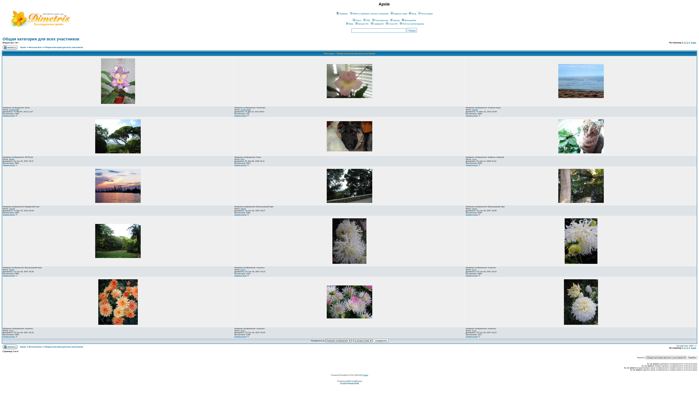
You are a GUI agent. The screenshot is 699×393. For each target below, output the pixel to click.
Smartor (365, 375)
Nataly (11, 159)
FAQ (368, 20)
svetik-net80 (14, 110)
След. (693, 42)
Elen (242, 159)
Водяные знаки (400, 14)
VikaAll (475, 110)
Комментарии (9, 116)
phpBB (348, 381)
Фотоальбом (410, 20)
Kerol (243, 270)
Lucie (474, 159)
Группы (396, 20)
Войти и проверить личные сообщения (370, 14)
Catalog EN (379, 24)
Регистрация (427, 14)
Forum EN (393, 24)
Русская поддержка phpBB (349, 383)
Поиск (358, 20)
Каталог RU (363, 24)
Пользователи (381, 20)
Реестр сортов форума (413, 24)
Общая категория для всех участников (41, 39)
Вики (351, 24)
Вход (414, 14)
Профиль (343, 14)
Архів (23, 47)
